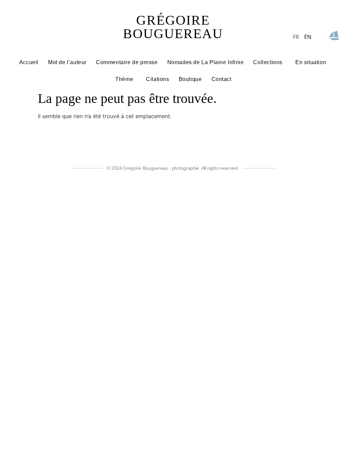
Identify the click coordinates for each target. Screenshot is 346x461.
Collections (267, 62)
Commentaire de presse (127, 62)
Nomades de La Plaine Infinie (205, 62)
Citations (157, 79)
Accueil (29, 62)
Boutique (190, 79)
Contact (221, 79)
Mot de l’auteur (67, 62)
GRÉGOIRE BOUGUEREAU (173, 26)
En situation (310, 62)
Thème (124, 79)
